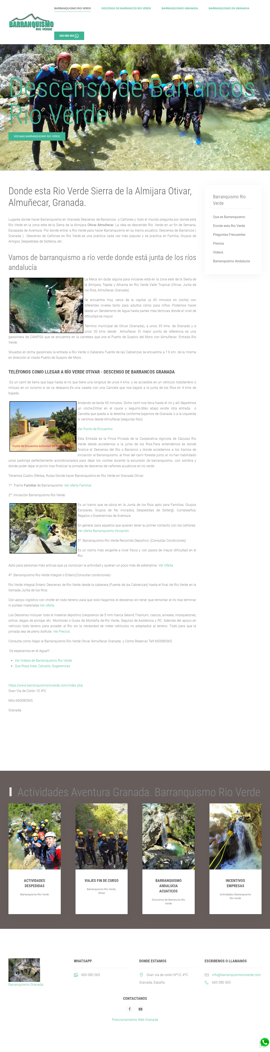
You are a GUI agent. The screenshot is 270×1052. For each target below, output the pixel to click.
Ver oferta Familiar (78, 485)
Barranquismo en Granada (229, 8)
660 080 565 (90, 975)
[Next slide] (260, 107)
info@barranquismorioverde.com (236, 975)
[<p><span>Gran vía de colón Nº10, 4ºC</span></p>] (141, 975)
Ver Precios (61, 631)
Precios (218, 243)
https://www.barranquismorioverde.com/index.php (45, 685)
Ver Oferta (165, 565)
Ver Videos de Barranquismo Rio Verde (43, 661)
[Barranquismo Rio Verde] (264, 1042)
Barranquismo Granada (180, 8)
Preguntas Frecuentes (229, 235)
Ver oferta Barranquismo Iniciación (103, 531)
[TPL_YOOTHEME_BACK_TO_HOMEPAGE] (31, 22)
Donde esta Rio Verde (229, 226)
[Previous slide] (9, 107)
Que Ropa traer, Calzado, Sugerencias (42, 666)
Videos (218, 252)
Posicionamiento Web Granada (135, 1020)
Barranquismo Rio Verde (72, 8)
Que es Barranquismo (229, 217)
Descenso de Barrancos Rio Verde (126, 8)
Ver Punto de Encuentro (95, 429)
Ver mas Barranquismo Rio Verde (37, 136)
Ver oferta (47, 605)
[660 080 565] (76, 975)
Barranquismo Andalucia (231, 261)
